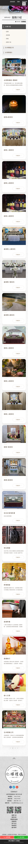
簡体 (18, 2)
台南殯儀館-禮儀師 (10, 80)
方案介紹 (8, 27)
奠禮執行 (7, 659)
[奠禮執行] (14, 646)
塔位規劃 (7, 548)
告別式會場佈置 (9, 513)
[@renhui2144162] (10, 810)
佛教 (7, 39)
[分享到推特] (14, 787)
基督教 (8, 35)
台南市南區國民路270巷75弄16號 (14, 794)
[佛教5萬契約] (14, 467)
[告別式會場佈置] (14, 500)
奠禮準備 (7, 622)
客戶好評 (14, 823)
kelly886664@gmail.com (17, 803)
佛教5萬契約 (8, 480)
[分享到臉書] (10, 787)
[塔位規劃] (14, 535)
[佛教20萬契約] (14, 335)
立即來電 (7, 837)
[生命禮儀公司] (14, 719)
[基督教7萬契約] (14, 269)
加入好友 (21, 837)
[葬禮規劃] (14, 572)
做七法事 (7, 696)
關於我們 (14, 827)
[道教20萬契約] (14, 203)
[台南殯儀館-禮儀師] (14, 67)
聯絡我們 (24, 2)
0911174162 (17, 796)
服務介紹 (8, 42)
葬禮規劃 (7, 585)
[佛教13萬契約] (14, 401)
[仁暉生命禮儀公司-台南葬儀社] (14, 774)
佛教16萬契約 (9, 381)
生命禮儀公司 (9, 48)
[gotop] (14, 758)
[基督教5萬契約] (14, 302)
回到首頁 (12, 2)
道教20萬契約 (9, 216)
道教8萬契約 (8, 117)
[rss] (17, 787)
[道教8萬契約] (14, 104)
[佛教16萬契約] (14, 368)
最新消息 (14, 817)
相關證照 (14, 821)
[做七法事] (14, 682)
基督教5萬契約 (9, 315)
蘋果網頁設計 (21, 842)
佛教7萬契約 (8, 447)
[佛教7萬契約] (14, 434)
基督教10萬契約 (10, 249)
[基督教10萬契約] (14, 236)
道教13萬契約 (9, 150)
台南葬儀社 (8, 52)
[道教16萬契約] (14, 170)
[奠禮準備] (14, 609)
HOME (18, 22)
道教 (7, 31)
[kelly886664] (18, 810)
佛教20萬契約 (9, 348)
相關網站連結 (14, 819)
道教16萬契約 (9, 183)
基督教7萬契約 (9, 282)
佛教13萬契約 (9, 414)
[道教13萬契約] (14, 137)
